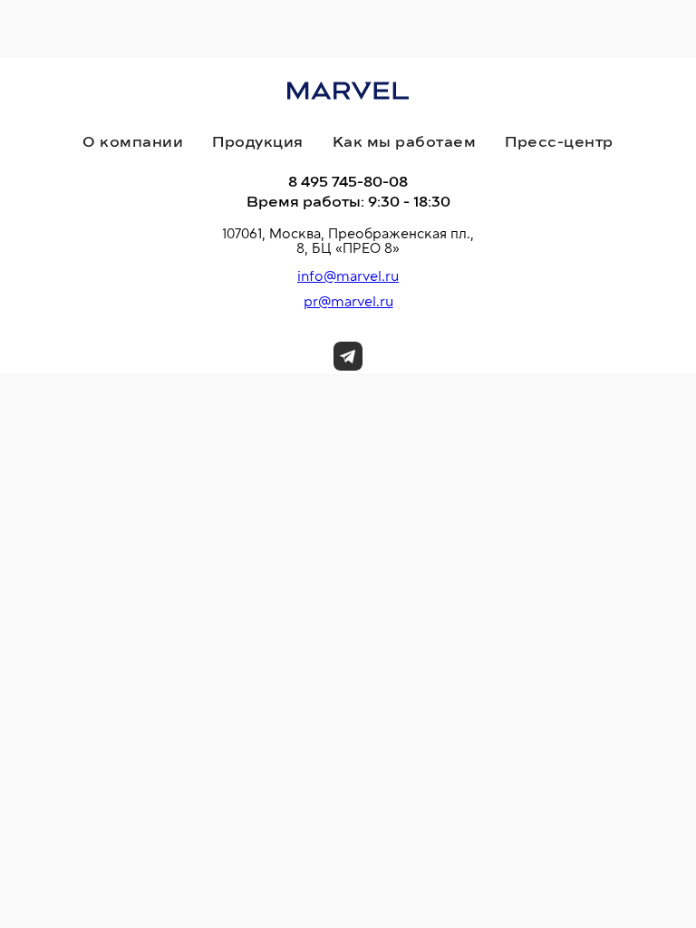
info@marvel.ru (348, 276)
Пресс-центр (559, 142)
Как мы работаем (405, 142)
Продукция (258, 142)
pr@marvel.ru (348, 302)
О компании (132, 142)
